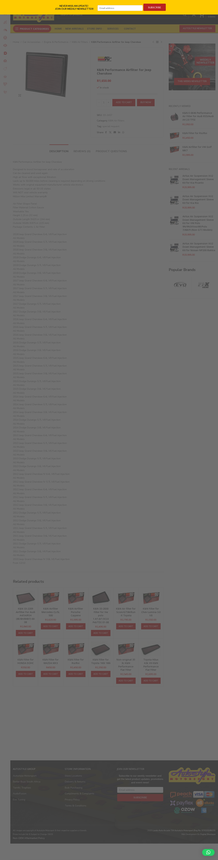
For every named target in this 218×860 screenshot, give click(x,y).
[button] (208, 852)
